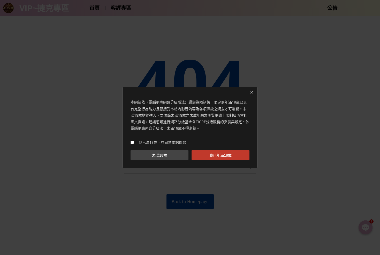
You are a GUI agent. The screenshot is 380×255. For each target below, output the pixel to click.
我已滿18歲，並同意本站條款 (162, 142)
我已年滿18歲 (220, 155)
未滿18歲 (159, 155)
